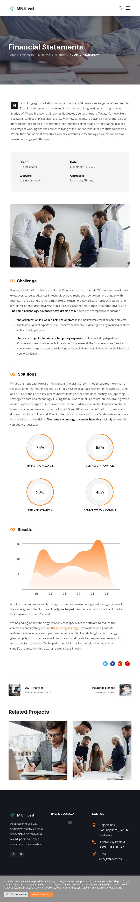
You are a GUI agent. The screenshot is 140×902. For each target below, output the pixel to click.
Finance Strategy (102, 753)
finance (60, 55)
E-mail (103, 854)
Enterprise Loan (38, 753)
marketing (45, 761)
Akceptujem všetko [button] (41, 894)
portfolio (27, 55)
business (44, 55)
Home (12, 55)
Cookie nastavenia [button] (16, 894)
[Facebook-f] (13, 854)
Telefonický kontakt (112, 842)
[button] (70, 822)
